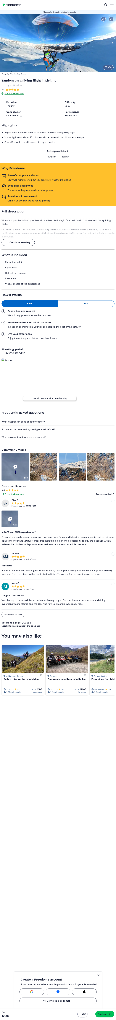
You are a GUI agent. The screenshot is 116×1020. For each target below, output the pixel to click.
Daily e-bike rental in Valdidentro (22, 679)
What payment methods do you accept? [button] (24, 437)
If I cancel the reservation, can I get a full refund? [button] (28, 429)
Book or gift (105, 1014)
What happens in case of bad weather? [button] (23, 421)
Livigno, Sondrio (13, 85)
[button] (82, 1014)
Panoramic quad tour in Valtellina (66, 679)
